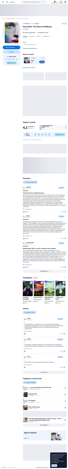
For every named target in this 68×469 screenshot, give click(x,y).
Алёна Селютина (60, 301)
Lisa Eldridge (26, 29)
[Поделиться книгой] (65, 23)
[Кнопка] (63, 277)
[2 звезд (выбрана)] (26, 23)
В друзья (62, 187)
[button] (11, 32)
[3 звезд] (11, 59)
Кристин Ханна (38, 299)
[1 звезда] (6, 59)
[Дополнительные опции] (18, 47)
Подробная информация (29, 48)
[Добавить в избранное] (63, 23)
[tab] (25, 37)
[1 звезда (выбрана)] (25, 23)
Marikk (28, 216)
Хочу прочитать (10, 47)
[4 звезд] (14, 59)
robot (28, 356)
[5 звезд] (17, 59)
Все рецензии (44, 271)
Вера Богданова (49, 301)
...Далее (56, 462)
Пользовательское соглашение (42, 467)
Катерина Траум (27, 301)
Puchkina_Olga (30, 242)
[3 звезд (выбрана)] (27, 23)
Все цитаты (44, 372)
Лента (13, 2)
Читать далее (26, 206)
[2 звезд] (9, 59)
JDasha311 (28, 187)
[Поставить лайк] (24, 211)
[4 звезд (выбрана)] (28, 23)
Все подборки (44, 425)
